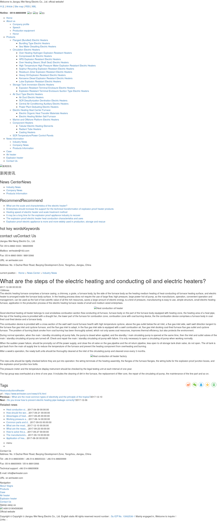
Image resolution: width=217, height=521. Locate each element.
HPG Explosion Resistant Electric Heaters (40, 59)
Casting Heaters (27, 132)
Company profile (21, 24)
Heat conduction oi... (16, 409)
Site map (18, 6)
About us (10, 21)
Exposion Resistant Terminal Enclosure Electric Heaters (47, 87)
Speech (16, 27)
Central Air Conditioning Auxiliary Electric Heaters (43, 103)
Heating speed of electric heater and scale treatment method (36, 212)
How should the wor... (17, 412)
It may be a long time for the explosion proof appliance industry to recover (43, 215)
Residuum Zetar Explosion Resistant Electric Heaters (45, 71)
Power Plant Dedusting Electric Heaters (38, 106)
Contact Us (11, 160)
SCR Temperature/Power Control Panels (33, 135)
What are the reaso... (17, 428)
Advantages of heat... (17, 415)
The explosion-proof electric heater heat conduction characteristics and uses (44, 218)
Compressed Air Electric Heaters (35, 56)
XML (34, 6)
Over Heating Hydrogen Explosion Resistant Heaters (45, 52)
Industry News (20, 141)
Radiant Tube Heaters (30, 129)
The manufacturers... (16, 434)
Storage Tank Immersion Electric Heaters (33, 84)
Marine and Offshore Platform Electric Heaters (36, 119)
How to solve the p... (16, 431)
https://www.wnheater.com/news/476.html (25, 393)
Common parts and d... (18, 422)
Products (10, 36)
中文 (2, 6)
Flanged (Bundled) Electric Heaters (30, 40)
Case (9, 151)
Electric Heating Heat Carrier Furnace (32, 110)
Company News (21, 144)
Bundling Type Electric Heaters (34, 43)
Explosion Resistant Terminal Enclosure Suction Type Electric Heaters (54, 90)
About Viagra (6, 485)
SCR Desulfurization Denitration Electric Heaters (43, 100)
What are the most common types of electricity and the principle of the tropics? (51, 396)
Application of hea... (16, 438)
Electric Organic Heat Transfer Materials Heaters (43, 113)
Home (9, 17)
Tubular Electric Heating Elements (36, 125)
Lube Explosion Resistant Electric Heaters (40, 81)
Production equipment (24, 30)
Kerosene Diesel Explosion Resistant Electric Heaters (45, 78)
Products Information (23, 148)
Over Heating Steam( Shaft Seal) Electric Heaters (44, 62)
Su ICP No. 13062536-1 (123, 516)
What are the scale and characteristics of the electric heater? (36, 205)
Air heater (11, 154)
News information (15, 138)
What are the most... (16, 425)
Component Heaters (23, 122)
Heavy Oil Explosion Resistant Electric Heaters (42, 75)
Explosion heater (14, 157)
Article (9, 6)
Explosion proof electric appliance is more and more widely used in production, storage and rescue (55, 221)
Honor (16, 33)
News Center (33, 272)
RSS (27, 6)
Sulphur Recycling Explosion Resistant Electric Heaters (46, 68)
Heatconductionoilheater (12, 390)
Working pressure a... (17, 419)
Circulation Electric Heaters (26, 49)
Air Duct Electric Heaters (31, 97)
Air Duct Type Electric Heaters (28, 94)
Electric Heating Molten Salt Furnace (37, 116)
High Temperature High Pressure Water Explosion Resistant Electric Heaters (57, 65)
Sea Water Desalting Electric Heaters (37, 46)
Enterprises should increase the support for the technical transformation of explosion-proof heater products (60, 208)
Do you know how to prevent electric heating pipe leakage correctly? (41, 400)
